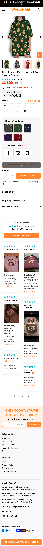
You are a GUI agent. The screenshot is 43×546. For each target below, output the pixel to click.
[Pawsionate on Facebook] (7, 516)
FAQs (4, 474)
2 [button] (18, 396)
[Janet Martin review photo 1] (11, 313)
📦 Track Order (8, 445)
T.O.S (4, 462)
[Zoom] (39, 55)
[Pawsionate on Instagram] (3, 516)
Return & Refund (9, 471)
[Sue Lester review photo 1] (31, 262)
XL (33, 105)
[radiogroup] (21, 133)
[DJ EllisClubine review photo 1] (11, 262)
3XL (12, 111)
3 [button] (22, 396)
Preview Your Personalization (21, 542)
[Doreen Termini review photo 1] (31, 326)
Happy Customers (10, 448)
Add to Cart (28, 175)
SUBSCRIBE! (34, 424)
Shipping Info (7, 468)
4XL (18, 111)
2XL (5, 111)
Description (8, 191)
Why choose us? (10, 206)
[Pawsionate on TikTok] (16, 516)
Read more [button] (9, 286)
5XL (25, 111)
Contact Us (7, 441)
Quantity (7, 170)
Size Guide (34, 100)
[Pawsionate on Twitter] (12, 516)
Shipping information (13, 200)
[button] (8, 79)
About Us (6, 438)
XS (5, 105)
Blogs (4, 451)
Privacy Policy (8, 465)
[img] (9, 246)
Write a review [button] (21, 235)
